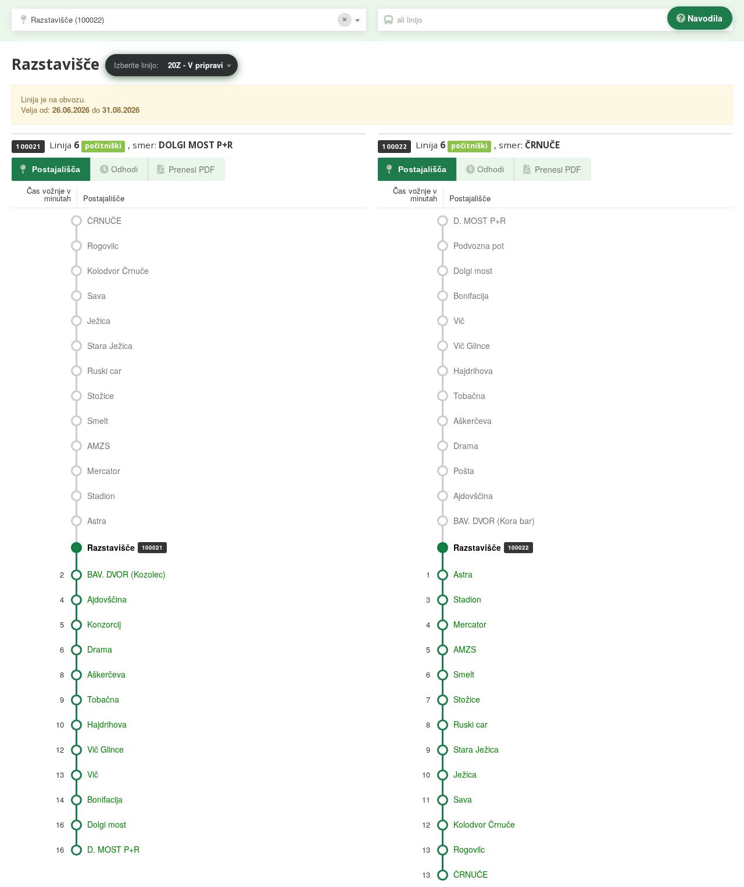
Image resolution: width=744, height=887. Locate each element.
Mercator (103, 470)
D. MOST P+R (113, 849)
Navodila (705, 18)
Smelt (97, 420)
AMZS (98, 445)
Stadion (101, 495)
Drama (99, 649)
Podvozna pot (478, 245)
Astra (96, 520)
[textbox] (560, 20)
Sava (96, 295)
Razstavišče (125, 547)
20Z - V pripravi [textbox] (195, 64)
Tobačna (103, 699)
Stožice (100, 395)
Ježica (98, 320)
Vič (92, 774)
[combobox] (189, 20)
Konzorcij (104, 624)
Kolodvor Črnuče (118, 270)
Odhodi (124, 169)
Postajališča (56, 169)
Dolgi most (106, 824)
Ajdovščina (107, 599)
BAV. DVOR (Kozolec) (126, 574)
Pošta (463, 470)
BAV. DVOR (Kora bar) (494, 520)
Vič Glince (105, 749)
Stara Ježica (110, 345)
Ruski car (104, 370)
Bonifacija (105, 799)
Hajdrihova (107, 724)
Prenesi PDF (192, 169)
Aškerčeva (106, 674)
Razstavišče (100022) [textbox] (67, 19)
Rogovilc (103, 245)
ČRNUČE (104, 220)
